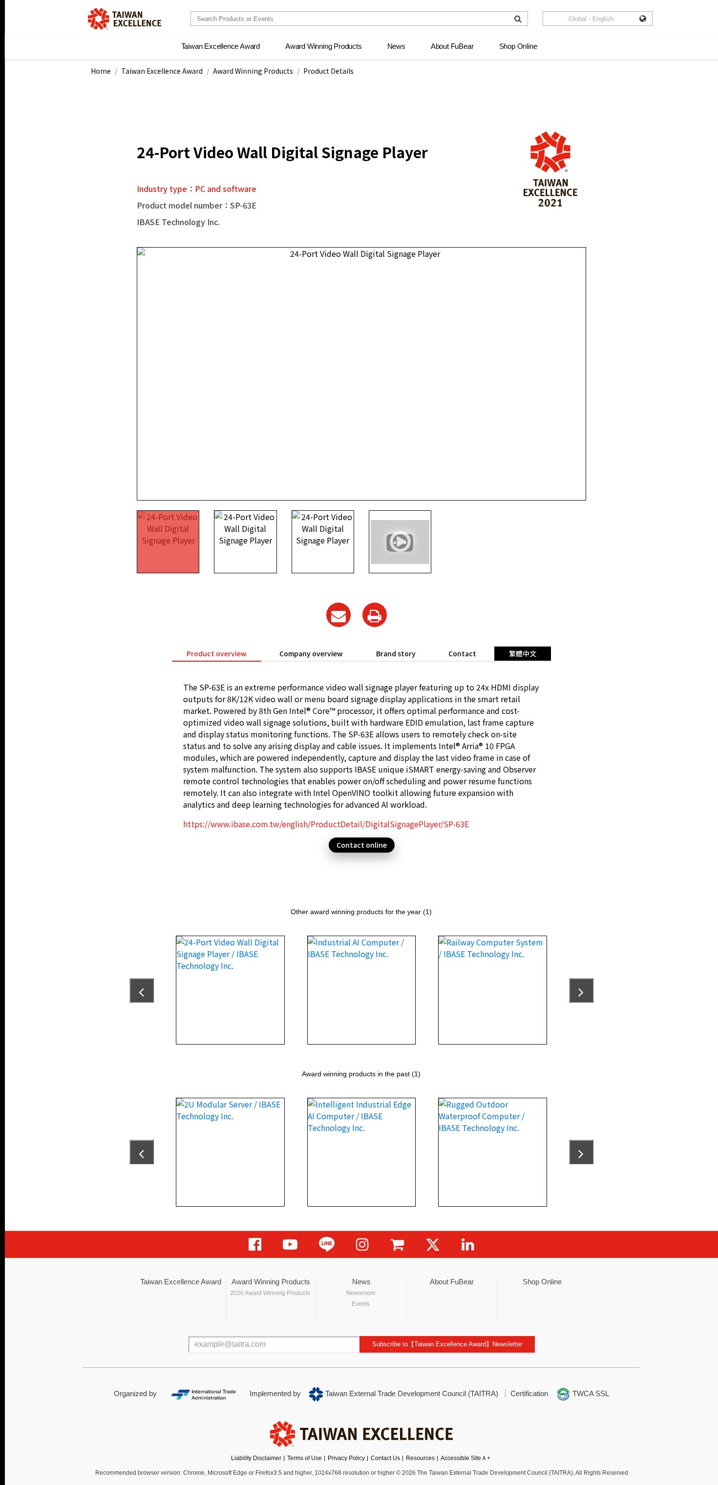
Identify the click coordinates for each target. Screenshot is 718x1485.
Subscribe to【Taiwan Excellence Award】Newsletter (447, 1344)
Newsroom (360, 1293)
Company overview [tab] (311, 653)
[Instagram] (362, 1244)
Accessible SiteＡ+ (465, 1458)
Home (101, 71)
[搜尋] (518, 18)
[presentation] (141, 990)
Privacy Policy (346, 1458)
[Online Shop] (397, 1244)
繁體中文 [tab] (522, 653)
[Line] (327, 1244)
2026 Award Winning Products (270, 1293)
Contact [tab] (462, 653)
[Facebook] (255, 1244)
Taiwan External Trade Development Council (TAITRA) (410, 1393)
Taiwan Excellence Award (220, 46)
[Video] (290, 1244)
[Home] (124, 19)
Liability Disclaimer (256, 1458)
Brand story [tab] (396, 653)
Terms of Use (304, 1458)
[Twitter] (432, 1244)
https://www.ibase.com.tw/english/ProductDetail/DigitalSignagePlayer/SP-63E (326, 824)
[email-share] (338, 615)
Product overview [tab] (217, 653)
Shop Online (518, 46)
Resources (420, 1458)
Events (361, 1304)
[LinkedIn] (468, 1244)
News (396, 46)
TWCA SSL (589, 1393)
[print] (374, 615)
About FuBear (452, 46)
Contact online (362, 845)
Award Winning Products (323, 46)
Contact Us (385, 1458)
